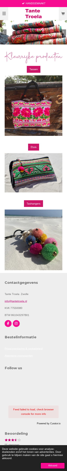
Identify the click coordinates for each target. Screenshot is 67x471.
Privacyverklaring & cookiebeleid (24, 348)
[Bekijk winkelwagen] (63, 13)
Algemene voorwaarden (19, 355)
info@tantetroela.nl (16, 301)
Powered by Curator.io (48, 423)
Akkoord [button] (52, 465)
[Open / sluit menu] (4, 13)
